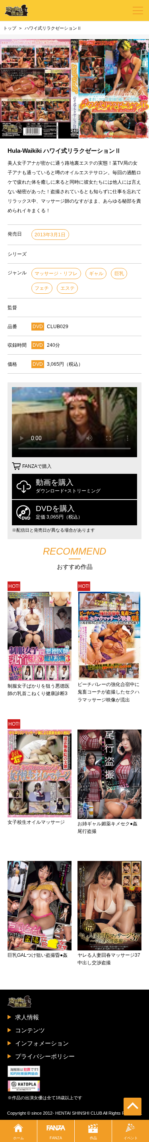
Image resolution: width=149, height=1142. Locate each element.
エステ (67, 288)
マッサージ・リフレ (56, 273)
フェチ (42, 288)
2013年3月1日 (50, 235)
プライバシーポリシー (45, 1056)
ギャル (96, 273)
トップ (9, 28)
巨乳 (119, 273)
